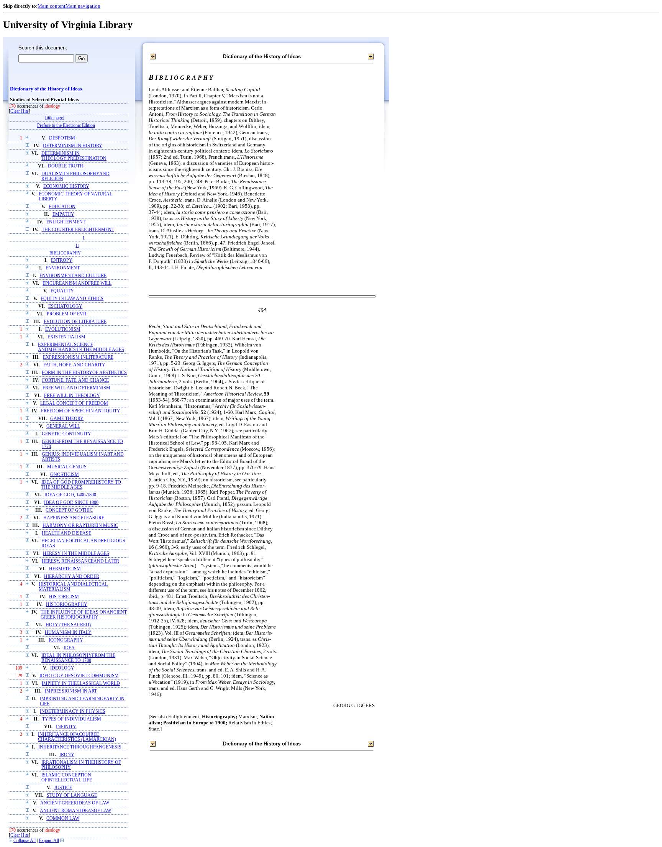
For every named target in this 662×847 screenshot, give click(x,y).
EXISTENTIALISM (66, 337)
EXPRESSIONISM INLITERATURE (78, 357)
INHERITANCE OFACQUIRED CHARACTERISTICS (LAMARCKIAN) (77, 737)
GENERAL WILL (63, 426)
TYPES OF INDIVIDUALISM (71, 719)
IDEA (69, 647)
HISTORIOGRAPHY (66, 604)
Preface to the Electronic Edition (66, 125)
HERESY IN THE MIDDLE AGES (76, 553)
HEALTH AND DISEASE (66, 533)
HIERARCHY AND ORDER (71, 576)
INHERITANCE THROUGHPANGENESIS (79, 747)
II (77, 245)
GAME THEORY (67, 418)
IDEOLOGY (62, 668)
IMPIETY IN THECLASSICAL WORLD (81, 683)
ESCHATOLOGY (65, 306)
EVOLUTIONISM (62, 329)
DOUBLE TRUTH (65, 166)
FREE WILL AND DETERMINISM (76, 388)
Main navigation (83, 6)
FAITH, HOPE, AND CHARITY (74, 365)
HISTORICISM (64, 596)
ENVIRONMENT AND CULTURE (73, 275)
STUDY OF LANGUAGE (72, 795)
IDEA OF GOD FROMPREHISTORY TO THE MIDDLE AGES (81, 485)
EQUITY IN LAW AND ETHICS (72, 298)
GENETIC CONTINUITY (66, 434)
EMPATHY (63, 214)
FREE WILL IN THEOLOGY (72, 395)
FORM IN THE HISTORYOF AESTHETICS (84, 372)
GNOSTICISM (64, 474)
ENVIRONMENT (63, 268)
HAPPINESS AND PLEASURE (73, 517)
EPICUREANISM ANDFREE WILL (77, 283)
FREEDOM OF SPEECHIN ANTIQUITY (80, 411)
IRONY (66, 754)
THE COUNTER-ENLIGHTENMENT (78, 229)
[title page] (54, 117)
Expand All (49, 840)
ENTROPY (61, 260)
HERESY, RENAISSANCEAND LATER (80, 561)
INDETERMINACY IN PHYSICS (72, 711)
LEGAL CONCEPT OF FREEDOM (74, 403)
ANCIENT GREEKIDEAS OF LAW (74, 803)
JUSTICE (63, 787)
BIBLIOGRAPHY (65, 253)
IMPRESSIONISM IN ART (71, 691)
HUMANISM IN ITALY (68, 632)
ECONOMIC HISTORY (66, 186)
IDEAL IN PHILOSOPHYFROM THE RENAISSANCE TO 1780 (78, 658)
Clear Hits (19, 111)
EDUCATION (62, 206)
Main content (52, 6)
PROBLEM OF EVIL (67, 314)
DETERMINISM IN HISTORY (72, 145)
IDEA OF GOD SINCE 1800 (71, 502)
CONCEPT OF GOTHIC (69, 510)
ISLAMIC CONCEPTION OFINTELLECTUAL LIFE (66, 778)
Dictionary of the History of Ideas (46, 89)
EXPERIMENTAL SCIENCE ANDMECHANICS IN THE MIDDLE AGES (81, 347)
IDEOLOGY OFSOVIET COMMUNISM (79, 675)
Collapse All (24, 840)
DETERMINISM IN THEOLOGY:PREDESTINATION (74, 156)
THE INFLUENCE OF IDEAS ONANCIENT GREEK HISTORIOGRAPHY (84, 615)
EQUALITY (62, 291)
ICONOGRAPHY (66, 640)
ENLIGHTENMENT (65, 222)
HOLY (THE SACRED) (68, 624)
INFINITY (66, 726)
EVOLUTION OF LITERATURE (75, 321)
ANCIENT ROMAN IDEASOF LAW (75, 810)
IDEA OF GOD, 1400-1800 (70, 494)
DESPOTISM (62, 138)
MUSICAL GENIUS (67, 467)
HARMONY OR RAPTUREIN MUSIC (80, 525)
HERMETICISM (65, 568)
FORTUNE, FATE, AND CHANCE (75, 380)
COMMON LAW (62, 818)
